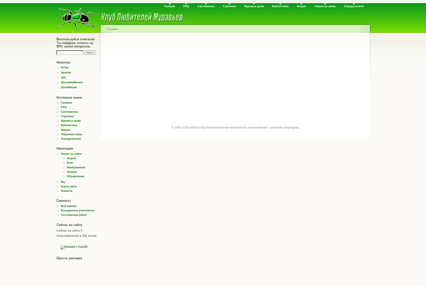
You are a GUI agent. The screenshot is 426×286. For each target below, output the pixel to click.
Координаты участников (77, 210)
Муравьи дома (254, 6)
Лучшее (72, 171)
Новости (66, 190)
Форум (301, 6)
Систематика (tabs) (74, 214)
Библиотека (280, 6)
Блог (70, 162)
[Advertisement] (235, 77)
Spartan (66, 72)
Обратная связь (325, 6)
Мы (63, 181)
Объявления (75, 176)
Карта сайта (69, 186)
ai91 (63, 77)
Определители (354, 6)
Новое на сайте (71, 153)
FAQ (186, 6)
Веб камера (68, 205)
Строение (229, 6)
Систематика (206, 6)
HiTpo (65, 67)
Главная (112, 29)
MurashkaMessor (72, 82)
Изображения (76, 167)
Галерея (169, 6)
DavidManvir (69, 87)
